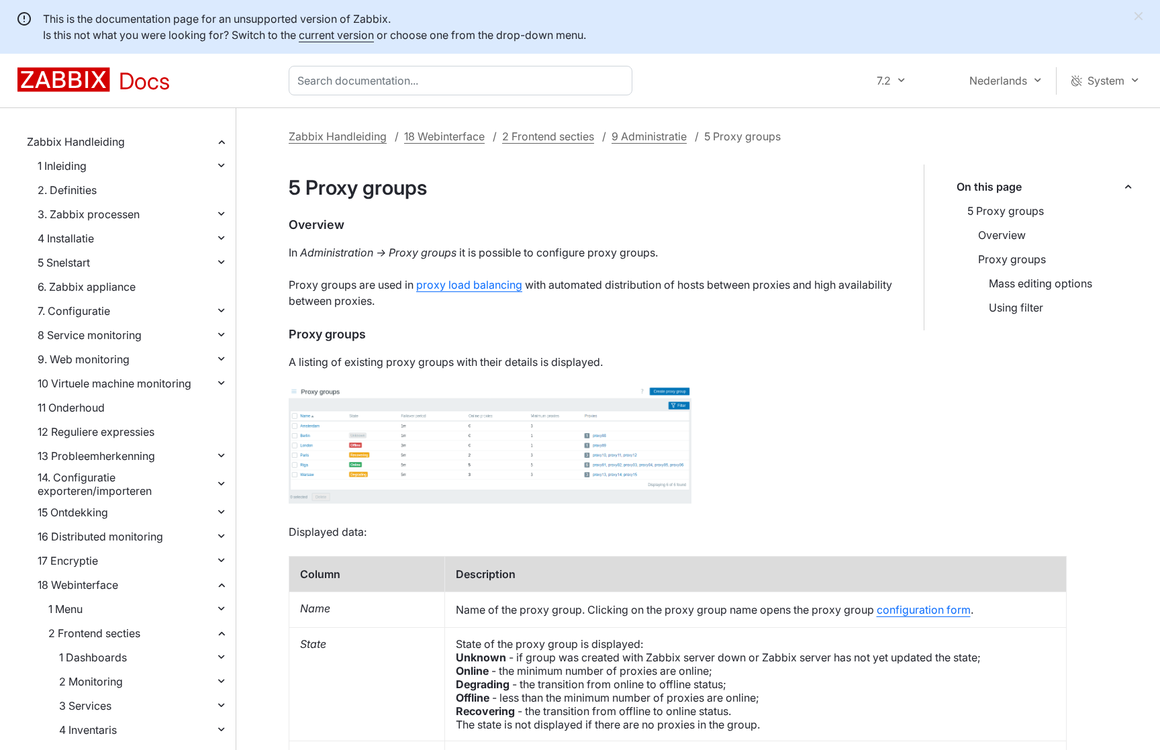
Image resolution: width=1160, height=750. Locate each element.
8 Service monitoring (90, 335)
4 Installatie (66, 238)
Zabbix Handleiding (76, 141)
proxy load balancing (469, 284)
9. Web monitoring (84, 359)
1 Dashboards (93, 657)
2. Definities (67, 190)
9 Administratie (649, 136)
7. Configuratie (74, 311)
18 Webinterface (78, 585)
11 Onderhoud (71, 407)
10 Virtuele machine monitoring (114, 383)
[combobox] (463, 80)
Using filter (1016, 307)
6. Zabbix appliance (87, 286)
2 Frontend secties (94, 633)
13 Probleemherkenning (96, 456)
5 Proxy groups (1005, 211)
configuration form (924, 609)
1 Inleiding (62, 166)
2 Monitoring (91, 681)
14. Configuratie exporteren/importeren (95, 484)
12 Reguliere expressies (96, 431)
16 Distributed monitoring (100, 536)
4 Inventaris (88, 730)
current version (336, 35)
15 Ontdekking (73, 512)
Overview (1002, 235)
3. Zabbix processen (89, 214)
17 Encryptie (68, 560)
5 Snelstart (64, 262)
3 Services (85, 705)
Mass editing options (1040, 283)
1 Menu (65, 609)
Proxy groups (1012, 259)
